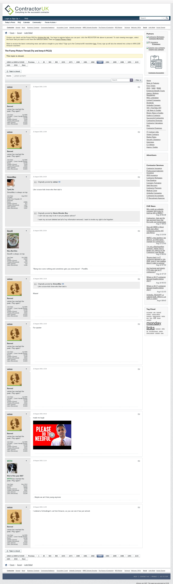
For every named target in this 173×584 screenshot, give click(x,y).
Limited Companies (154, 100)
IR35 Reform (118, 27)
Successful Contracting (155, 118)
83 (44, 62)
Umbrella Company (153, 105)
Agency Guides (152, 147)
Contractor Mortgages (154, 178)
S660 (153, 88)
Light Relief (152, 27)
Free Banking (151, 180)
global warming (156, 316)
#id (139, 87)
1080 (78, 62)
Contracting (10, 27)
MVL (148, 126)
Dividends (150, 103)
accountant (149, 312)
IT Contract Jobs (153, 132)
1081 (85, 62)
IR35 (148, 88)
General (18, 27)
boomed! (159, 312)
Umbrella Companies (75, 27)
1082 (92, 62)
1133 (136, 62)
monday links (154, 325)
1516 (15, 65)
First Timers (151, 86)
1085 (115, 62)
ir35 (154, 318)
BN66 (159, 88)
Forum (12, 33)
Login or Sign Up (12, 19)
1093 (129, 62)
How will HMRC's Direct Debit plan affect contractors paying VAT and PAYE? (155, 230)
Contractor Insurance (154, 168)
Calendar (26, 22)
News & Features (153, 83)
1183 (8, 65)
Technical (127, 27)
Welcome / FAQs (136, 27)
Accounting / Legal (62, 27)
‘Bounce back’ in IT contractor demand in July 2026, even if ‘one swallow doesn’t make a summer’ (156, 260)
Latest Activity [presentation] (20, 76)
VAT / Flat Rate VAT (154, 108)
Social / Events (160, 27)
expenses (149, 316)
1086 (122, 62)
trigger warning (150, 333)
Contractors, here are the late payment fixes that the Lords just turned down (156, 220)
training (161, 331)
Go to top (164, 576)
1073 (70, 62)
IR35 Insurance (152, 175)
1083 (100, 62)
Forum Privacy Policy (63, 39)
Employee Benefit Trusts (156, 91)
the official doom (153, 331)
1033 (63, 62)
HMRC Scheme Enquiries (90, 27)
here (94, 44)
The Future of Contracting (106, 27)
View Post (59, 182)
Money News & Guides (155, 113)
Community (37, 22)
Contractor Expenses (154, 128)
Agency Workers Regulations (153, 94)
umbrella (157, 333)
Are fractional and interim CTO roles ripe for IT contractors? (156, 270)
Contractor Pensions (154, 188)
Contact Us (144, 576)
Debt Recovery (152, 185)
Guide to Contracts (153, 115)
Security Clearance (153, 140)
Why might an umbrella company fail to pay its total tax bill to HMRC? (155, 211)
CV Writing (150, 145)
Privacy (154, 576)
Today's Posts (10, 22)
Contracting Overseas (154, 121)
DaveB (10, 231)
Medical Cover (152, 191)
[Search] (167, 18)
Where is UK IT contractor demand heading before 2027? (156, 279)
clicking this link (43, 37)
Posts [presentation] (8, 76)
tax (147, 331)
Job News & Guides (154, 110)
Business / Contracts (33, 27)
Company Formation (154, 183)
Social (145, 27)
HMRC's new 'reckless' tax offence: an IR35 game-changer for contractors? (156, 240)
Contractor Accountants (155, 196)
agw (154, 312)
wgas (162, 333)
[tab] (9, 76)
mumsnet (158, 328)
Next (23, 65)
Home (149, 81)
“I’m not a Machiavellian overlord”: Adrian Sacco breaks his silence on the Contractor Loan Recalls (156, 249)
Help (26, 18)
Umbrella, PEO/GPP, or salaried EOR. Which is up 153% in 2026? (156, 297)
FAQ (19, 22)
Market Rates (151, 137)
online (163, 328)
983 (56, 62)
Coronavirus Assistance (47, 27)
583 (50, 62)
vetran (10, 87)
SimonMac (11, 177)
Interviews (150, 142)
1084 (107, 62)
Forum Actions (50, 22)
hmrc (151, 318)
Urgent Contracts (153, 134)
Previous (31, 62)
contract (149, 314)
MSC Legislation (153, 98)
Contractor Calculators (155, 123)
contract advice (156, 314)
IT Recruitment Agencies (156, 198)
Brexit (23, 27)
